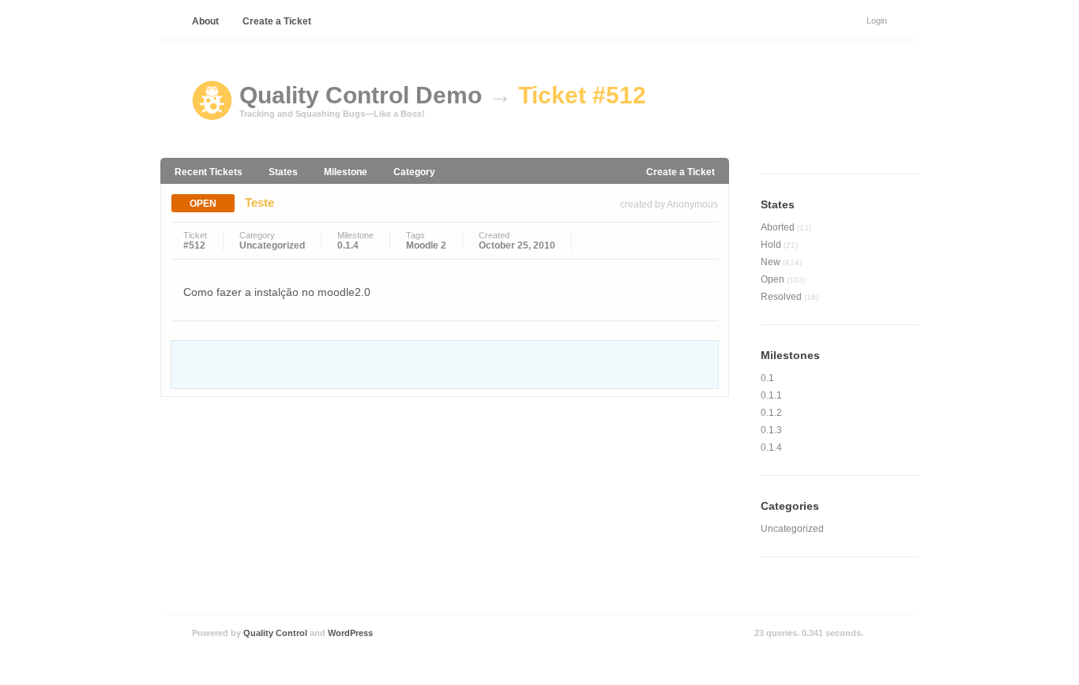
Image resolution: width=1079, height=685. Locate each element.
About (205, 21)
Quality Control (275, 633)
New (781, 262)
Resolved (789, 296)
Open (203, 203)
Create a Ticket (276, 21)
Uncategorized (272, 245)
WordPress (350, 633)
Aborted (786, 227)
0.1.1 (771, 395)
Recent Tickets (208, 172)
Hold (779, 244)
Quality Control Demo (360, 95)
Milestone (345, 172)
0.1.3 (771, 430)
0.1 (767, 378)
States (283, 172)
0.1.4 (348, 245)
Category (414, 172)
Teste (259, 202)
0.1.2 (771, 412)
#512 (194, 245)
